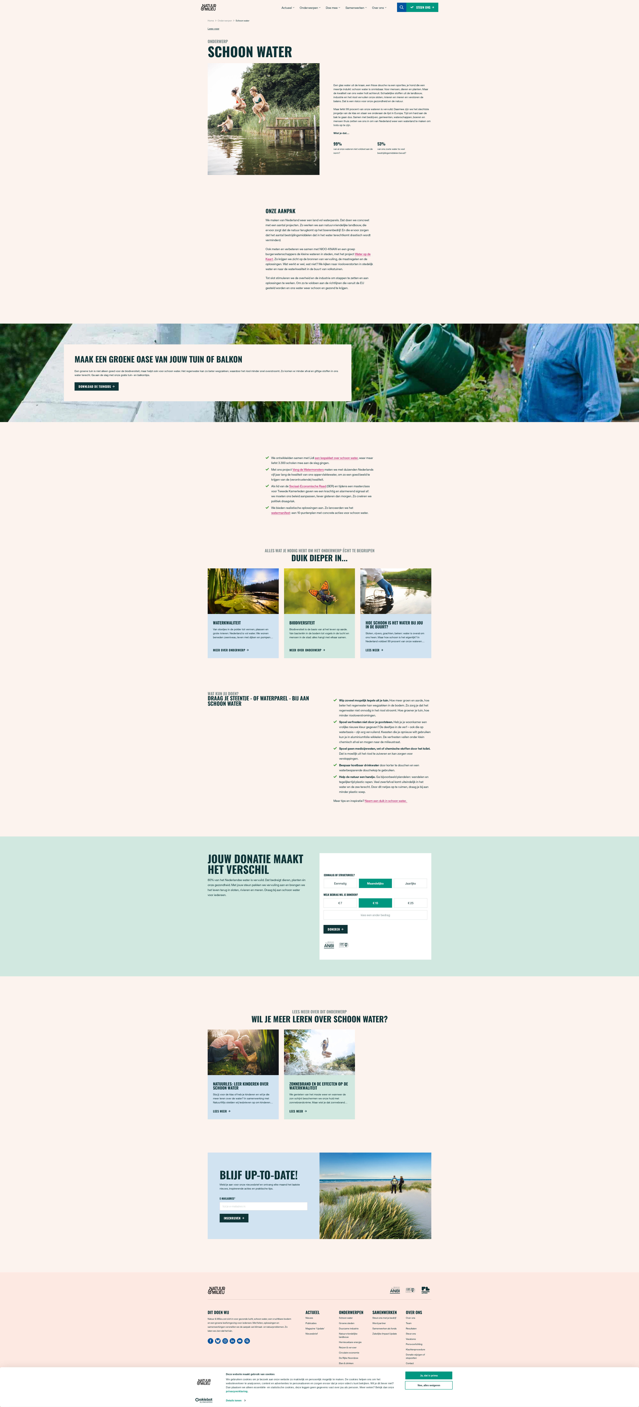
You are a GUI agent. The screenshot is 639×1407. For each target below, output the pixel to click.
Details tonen (233, 1400)
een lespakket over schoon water (336, 458)
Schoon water (346, 1317)
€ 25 (411, 903)
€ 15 (375, 903)
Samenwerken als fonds (384, 1328)
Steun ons (411, 1333)
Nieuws (309, 1317)
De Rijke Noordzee (348, 1357)
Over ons (410, 1317)
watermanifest (280, 513)
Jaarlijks (410, 883)
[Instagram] (225, 1342)
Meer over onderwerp (229, 650)
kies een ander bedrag (375, 915)
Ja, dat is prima (429, 1375)
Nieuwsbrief (312, 1333)
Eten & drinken (346, 1363)
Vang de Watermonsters (308, 469)
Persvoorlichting (414, 1344)
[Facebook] (210, 1342)
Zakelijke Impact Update (384, 1333)
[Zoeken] (401, 7)
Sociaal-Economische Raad (307, 486)
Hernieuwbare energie (350, 1342)
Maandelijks (375, 883)
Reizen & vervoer (348, 1347)
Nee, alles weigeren (429, 1385)
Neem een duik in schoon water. (386, 801)
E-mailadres (227, 1198)
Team (409, 1323)
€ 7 (340, 903)
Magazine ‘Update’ (315, 1328)
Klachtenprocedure (415, 1349)
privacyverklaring (237, 1391)
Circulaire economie (349, 1352)
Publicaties (311, 1323)
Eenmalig (340, 883)
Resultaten (411, 1328)
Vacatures (411, 1338)
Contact (410, 1363)
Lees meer (372, 650)
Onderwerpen (225, 20)
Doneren (334, 929)
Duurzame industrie (349, 1328)
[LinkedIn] (232, 1342)
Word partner (379, 1323)
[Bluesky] (218, 1342)
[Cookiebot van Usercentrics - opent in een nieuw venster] (203, 1400)
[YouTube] (240, 1342)
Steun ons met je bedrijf (384, 1317)
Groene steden (346, 1323)
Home (211, 20)
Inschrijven (232, 1218)
